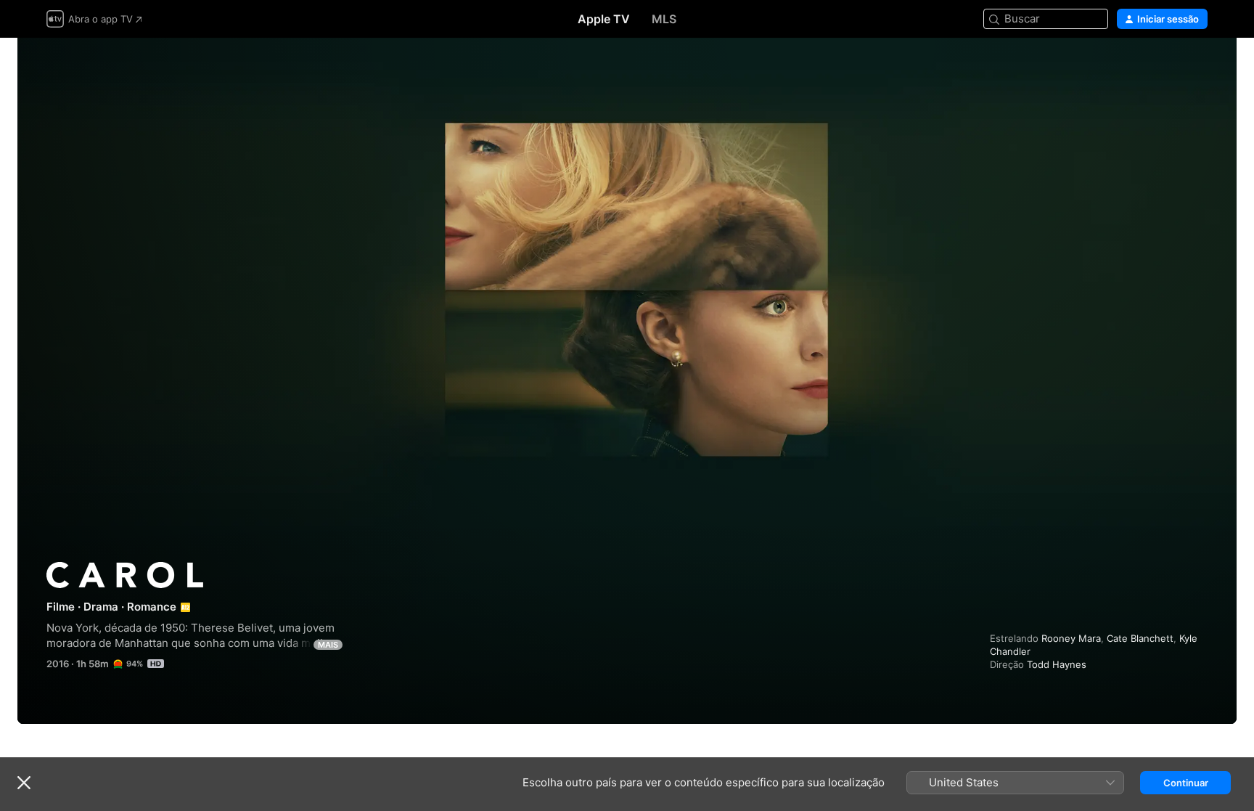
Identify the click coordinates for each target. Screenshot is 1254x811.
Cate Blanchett (1140, 638)
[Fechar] (23, 782)
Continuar (1185, 782)
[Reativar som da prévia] (1197, 66)
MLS (664, 19)
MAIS (328, 645)
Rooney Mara (1071, 638)
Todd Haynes (1056, 664)
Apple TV (604, 19)
